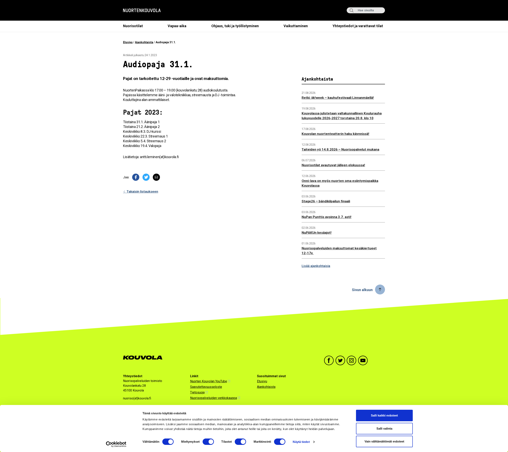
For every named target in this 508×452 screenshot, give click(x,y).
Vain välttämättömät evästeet (384, 441)
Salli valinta (384, 428)
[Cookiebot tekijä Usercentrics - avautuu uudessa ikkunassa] (116, 444)
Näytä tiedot (301, 441)
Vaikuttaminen (296, 26)
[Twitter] (146, 177)
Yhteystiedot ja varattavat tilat (358, 26)
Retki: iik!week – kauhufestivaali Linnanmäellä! (338, 98)
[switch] (208, 442)
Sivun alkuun (362, 290)
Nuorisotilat (133, 26)
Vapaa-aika (177, 26)
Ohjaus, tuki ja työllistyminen (235, 26)
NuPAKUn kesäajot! (317, 233)
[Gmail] (156, 177)
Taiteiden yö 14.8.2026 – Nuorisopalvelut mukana (340, 149)
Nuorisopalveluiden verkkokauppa (213, 398)
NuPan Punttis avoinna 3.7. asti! (326, 217)
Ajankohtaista (144, 42)
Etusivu (128, 42)
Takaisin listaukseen (142, 191)
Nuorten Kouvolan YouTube (208, 381)
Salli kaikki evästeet (384, 415)
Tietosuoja (197, 392)
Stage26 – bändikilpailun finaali (326, 201)
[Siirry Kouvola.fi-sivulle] (144, 358)
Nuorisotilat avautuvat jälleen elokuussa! (333, 165)
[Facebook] (135, 177)
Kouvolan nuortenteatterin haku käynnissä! (335, 134)
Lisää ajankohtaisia (316, 266)
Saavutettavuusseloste (206, 387)
